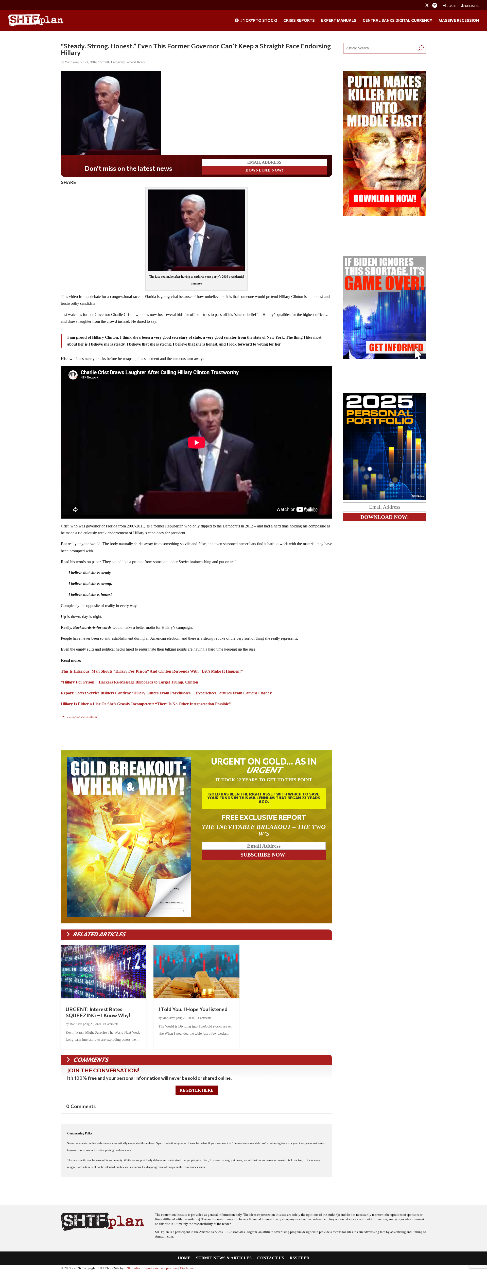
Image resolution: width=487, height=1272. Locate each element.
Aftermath (103, 62)
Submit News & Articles (224, 1258)
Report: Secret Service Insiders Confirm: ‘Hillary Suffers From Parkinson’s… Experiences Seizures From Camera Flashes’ (166, 693)
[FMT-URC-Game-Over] (384, 358)
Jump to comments (81, 716)
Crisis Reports (299, 20)
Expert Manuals (338, 20)
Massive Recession (459, 20)
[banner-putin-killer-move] (384, 215)
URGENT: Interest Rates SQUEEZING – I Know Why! (98, 1012)
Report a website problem (160, 1268)
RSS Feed (299, 1258)
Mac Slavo (71, 62)
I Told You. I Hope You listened (193, 1009)
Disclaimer (187, 1268)
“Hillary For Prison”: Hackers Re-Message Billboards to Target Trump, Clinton (129, 682)
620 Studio (132, 1268)
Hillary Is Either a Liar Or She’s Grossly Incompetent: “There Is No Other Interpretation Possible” (146, 704)
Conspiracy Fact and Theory (128, 62)
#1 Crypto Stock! (258, 20)
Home (184, 1258)
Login (451, 5)
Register (472, 5)
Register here (197, 1090)
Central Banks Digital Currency (397, 20)
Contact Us (270, 1258)
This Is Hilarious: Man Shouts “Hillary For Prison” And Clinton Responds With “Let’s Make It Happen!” (152, 671)
